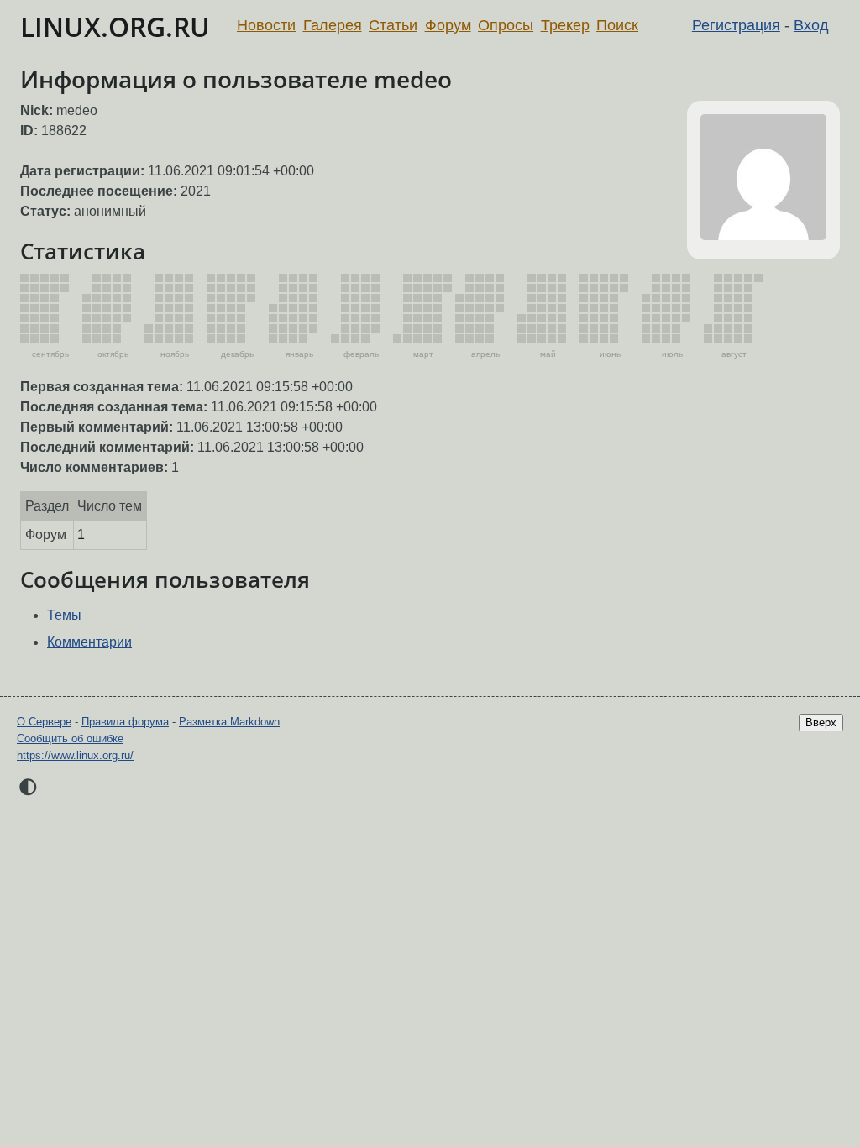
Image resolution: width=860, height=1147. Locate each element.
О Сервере (44, 721)
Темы (64, 615)
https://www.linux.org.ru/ (75, 755)
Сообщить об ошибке (70, 738)
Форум (448, 25)
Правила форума (125, 721)
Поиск (617, 25)
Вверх (820, 722)
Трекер (565, 25)
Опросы (505, 25)
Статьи (393, 25)
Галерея (332, 25)
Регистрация (736, 25)
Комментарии (89, 642)
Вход (811, 25)
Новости (266, 25)
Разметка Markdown (229, 721)
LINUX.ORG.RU (115, 26)
